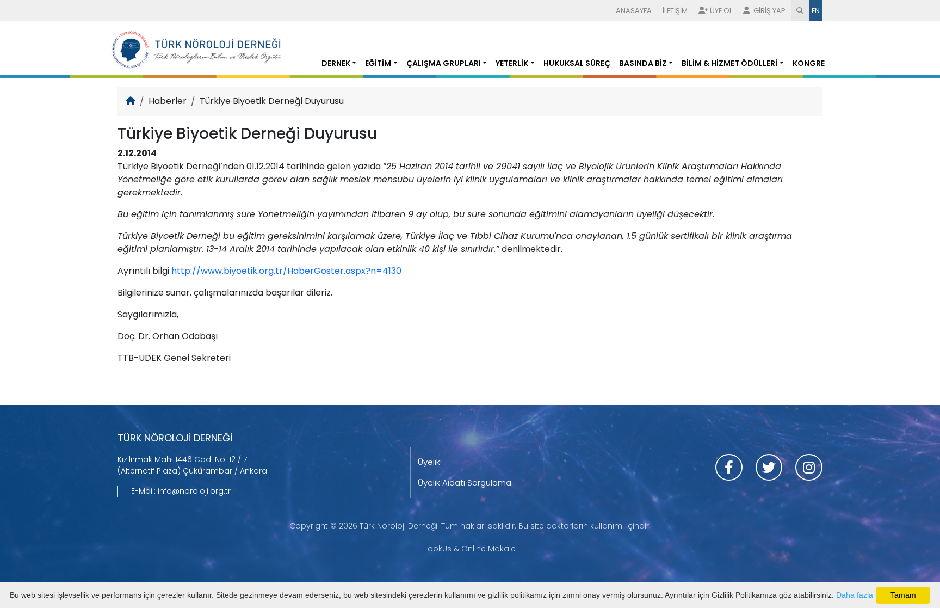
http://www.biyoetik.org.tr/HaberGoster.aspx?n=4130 (286, 271)
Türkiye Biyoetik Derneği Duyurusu (272, 101)
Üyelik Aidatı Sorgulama (464, 482)
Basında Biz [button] (643, 63)
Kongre (809, 63)
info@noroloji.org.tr (194, 491)
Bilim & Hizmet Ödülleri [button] (729, 63)
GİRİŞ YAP (769, 10)
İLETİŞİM (675, 10)
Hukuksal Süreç (576, 63)
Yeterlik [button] (512, 63)
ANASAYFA (634, 10)
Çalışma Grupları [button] (443, 63)
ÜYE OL (721, 10)
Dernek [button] (335, 63)
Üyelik (429, 462)
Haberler (168, 101)
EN (816, 10)
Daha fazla (854, 595)
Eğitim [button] (378, 63)
